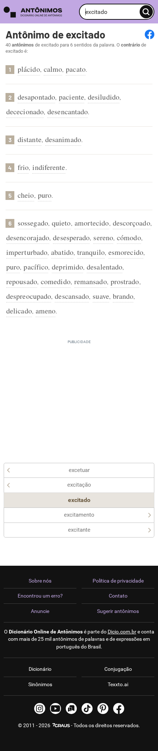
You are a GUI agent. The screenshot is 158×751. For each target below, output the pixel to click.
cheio (26, 195)
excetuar (79, 470)
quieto (61, 223)
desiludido (103, 97)
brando (123, 296)
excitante (79, 530)
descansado (72, 296)
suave (101, 296)
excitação (79, 485)
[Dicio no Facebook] (118, 708)
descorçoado (131, 223)
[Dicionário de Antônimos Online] (39, 12)
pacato (76, 69)
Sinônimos (40, 684)
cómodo (129, 237)
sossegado (33, 223)
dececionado (25, 111)
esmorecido (125, 252)
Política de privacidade (118, 581)
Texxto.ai (118, 684)
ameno (46, 311)
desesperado (71, 237)
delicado (19, 311)
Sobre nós (40, 581)
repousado (21, 281)
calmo (53, 69)
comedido (56, 281)
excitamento (79, 515)
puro (44, 195)
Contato (118, 596)
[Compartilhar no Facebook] (149, 34)
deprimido (67, 267)
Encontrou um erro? (40, 596)
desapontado (36, 97)
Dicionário (40, 669)
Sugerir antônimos (118, 611)
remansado (90, 281)
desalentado (104, 267)
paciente (71, 97)
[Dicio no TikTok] (87, 708)
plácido (29, 69)
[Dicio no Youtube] (55, 708)
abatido (62, 252)
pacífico (36, 267)
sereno (103, 237)
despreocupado (28, 296)
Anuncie (40, 611)
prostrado (125, 281)
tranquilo (91, 252)
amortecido (92, 223)
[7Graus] (60, 725)
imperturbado (26, 252)
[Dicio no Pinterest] (102, 708)
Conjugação (118, 669)
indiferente (48, 167)
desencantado (67, 111)
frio (23, 167)
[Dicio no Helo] (71, 708)
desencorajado (27, 237)
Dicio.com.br (122, 632)
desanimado (63, 139)
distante (30, 139)
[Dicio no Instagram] (39, 708)
